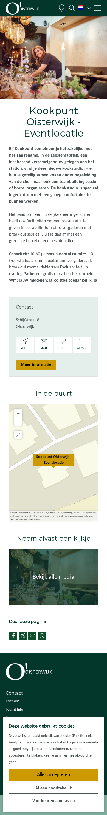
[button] (53, 463)
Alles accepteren (53, 774)
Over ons (12, 701)
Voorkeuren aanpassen (53, 801)
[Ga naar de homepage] (30, 8)
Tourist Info (14, 710)
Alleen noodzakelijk (53, 788)
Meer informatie (36, 365)
